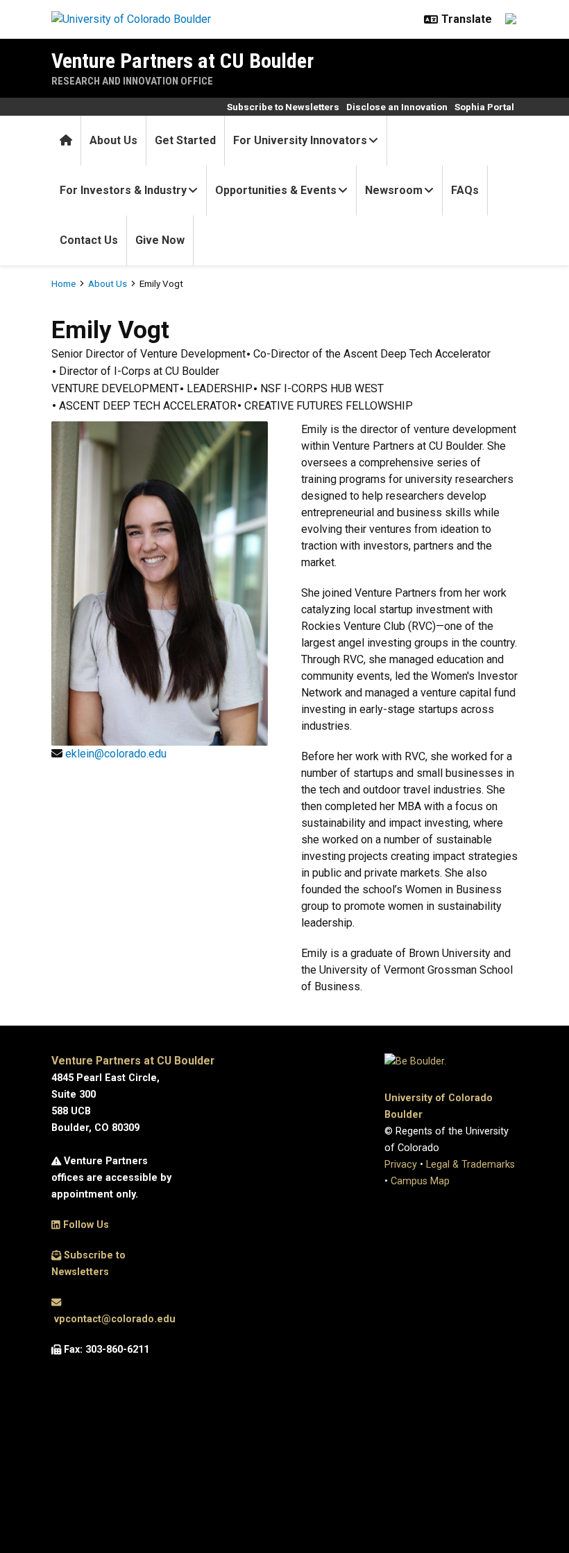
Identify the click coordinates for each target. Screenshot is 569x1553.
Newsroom (394, 190)
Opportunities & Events (276, 190)
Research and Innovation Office (132, 81)
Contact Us (89, 240)
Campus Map (420, 1181)
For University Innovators (300, 140)
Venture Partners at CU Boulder (182, 61)
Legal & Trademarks (470, 1164)
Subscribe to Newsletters (283, 106)
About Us (113, 140)
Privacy (400, 1164)
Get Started (185, 140)
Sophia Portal (484, 106)
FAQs (465, 190)
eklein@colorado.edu (116, 753)
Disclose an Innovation (397, 106)
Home (63, 283)
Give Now (160, 240)
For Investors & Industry (123, 190)
